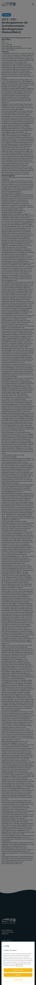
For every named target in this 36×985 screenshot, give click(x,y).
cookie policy (19, 965)
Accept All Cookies (18, 970)
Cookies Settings (18, 979)
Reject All (18, 975)
